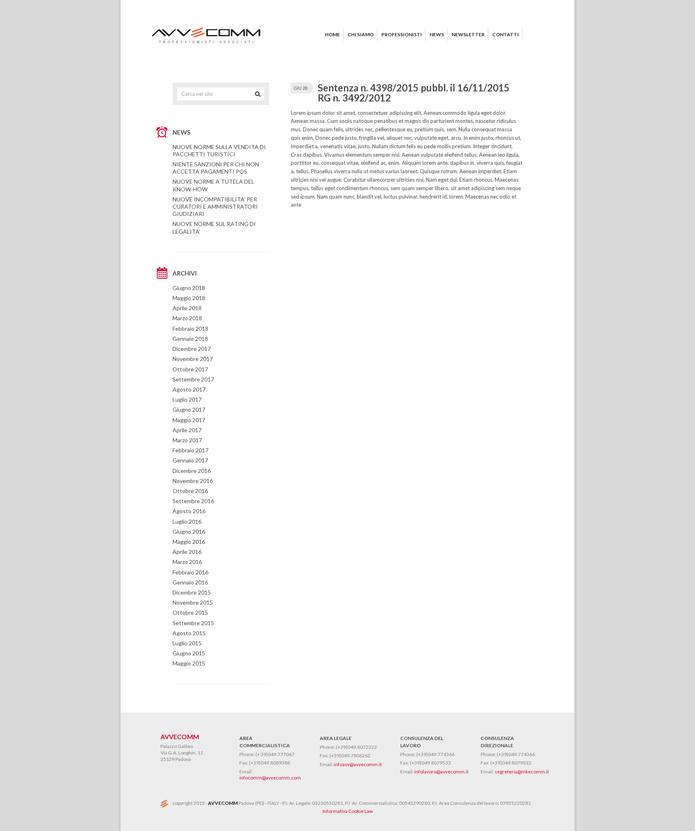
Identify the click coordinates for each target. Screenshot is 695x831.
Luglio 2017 (187, 399)
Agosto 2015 (189, 633)
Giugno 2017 (189, 409)
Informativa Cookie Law (348, 811)
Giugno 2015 (189, 653)
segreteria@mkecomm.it (522, 772)
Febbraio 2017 (190, 450)
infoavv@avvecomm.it (358, 764)
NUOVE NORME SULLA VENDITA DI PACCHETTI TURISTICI (219, 150)
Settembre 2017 (193, 379)
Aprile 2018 (187, 308)
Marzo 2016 (187, 561)
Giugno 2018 (189, 287)
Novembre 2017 (193, 358)
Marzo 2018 (187, 318)
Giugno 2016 (189, 531)
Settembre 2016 (193, 500)
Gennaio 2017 (190, 460)
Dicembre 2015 (192, 592)
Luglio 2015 (187, 643)
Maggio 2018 (189, 297)
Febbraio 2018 (190, 328)
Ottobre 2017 (190, 369)
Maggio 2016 (189, 541)
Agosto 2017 (189, 389)
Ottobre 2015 (190, 612)
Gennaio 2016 (190, 582)
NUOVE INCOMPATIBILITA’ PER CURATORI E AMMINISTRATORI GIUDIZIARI (215, 206)
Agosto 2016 (189, 511)
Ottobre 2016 (190, 490)
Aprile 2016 (187, 551)
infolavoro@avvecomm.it (441, 772)
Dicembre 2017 (192, 348)
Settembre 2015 (193, 623)
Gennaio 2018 (190, 338)
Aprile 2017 (187, 430)
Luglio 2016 (187, 521)
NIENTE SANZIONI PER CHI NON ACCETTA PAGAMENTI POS (216, 168)
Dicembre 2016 (192, 470)
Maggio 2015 (189, 663)
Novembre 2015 (193, 602)
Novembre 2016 (193, 480)
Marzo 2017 (187, 440)
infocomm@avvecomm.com (270, 778)
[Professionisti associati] (206, 45)
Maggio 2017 (189, 420)
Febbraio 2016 (190, 572)
